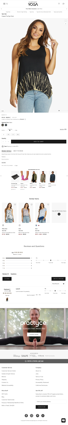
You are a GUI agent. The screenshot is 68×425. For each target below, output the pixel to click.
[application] (63, 420)
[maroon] (38, 225)
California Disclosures (42, 385)
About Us (38, 371)
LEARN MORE (34, 334)
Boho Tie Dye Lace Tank (24, 231)
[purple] (19, 225)
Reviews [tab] (5, 274)
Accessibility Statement (42, 382)
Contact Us (5, 382)
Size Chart (62, 129)
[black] (3, 225)
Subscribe (42, 407)
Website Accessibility (7, 385)
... (14, 11)
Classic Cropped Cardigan (42, 185)
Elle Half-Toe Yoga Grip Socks (24, 185)
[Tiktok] (43, 415)
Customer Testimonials (8, 400)
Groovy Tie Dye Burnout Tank (8, 231)
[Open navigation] (4, 3)
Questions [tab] (13, 274)
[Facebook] (26, 415)
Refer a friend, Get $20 (8, 405)
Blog (3, 397)
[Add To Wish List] (65, 20)
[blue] (36, 225)
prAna (49, 183)
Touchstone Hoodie (52, 185)
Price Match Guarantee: (34, 8)
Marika (31, 183)
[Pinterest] (37, 415)
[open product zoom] (65, 23)
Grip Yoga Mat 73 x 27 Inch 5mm (15, 185)
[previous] (1, 8)
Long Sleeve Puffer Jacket (33, 185)
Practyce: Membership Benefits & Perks (13, 402)
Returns (4, 376)
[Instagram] (32, 415)
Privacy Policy (39, 379)
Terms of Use (39, 376)
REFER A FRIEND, (35, 361)
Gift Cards (4, 394)
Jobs (37, 374)
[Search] (7, 4)
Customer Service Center (9, 371)
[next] (66, 8)
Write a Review (60, 279)
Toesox (22, 183)
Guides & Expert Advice (8, 374)
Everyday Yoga (14, 183)
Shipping (4, 379)
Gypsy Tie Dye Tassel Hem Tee (42, 231)
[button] (4, 114)
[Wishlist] (59, 3)
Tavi (40, 183)
